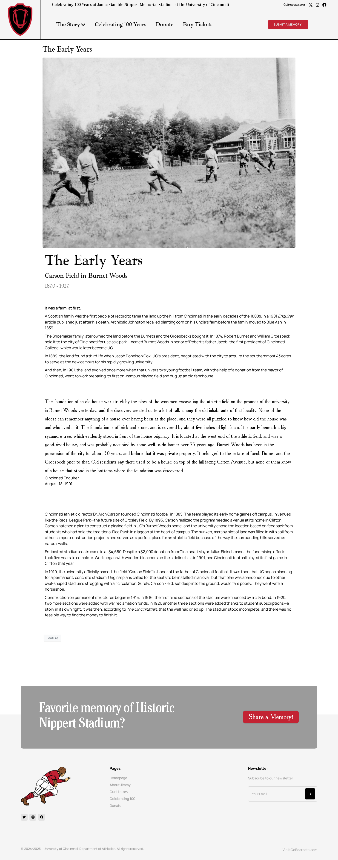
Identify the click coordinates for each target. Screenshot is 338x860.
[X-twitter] (311, 5)
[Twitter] (24, 817)
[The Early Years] (169, 152)
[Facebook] (324, 5)
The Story (68, 25)
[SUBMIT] (310, 793)
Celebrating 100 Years (120, 25)
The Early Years (67, 49)
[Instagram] (317, 5)
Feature (52, 638)
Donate (164, 25)
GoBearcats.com (294, 5)
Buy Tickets (197, 25)
